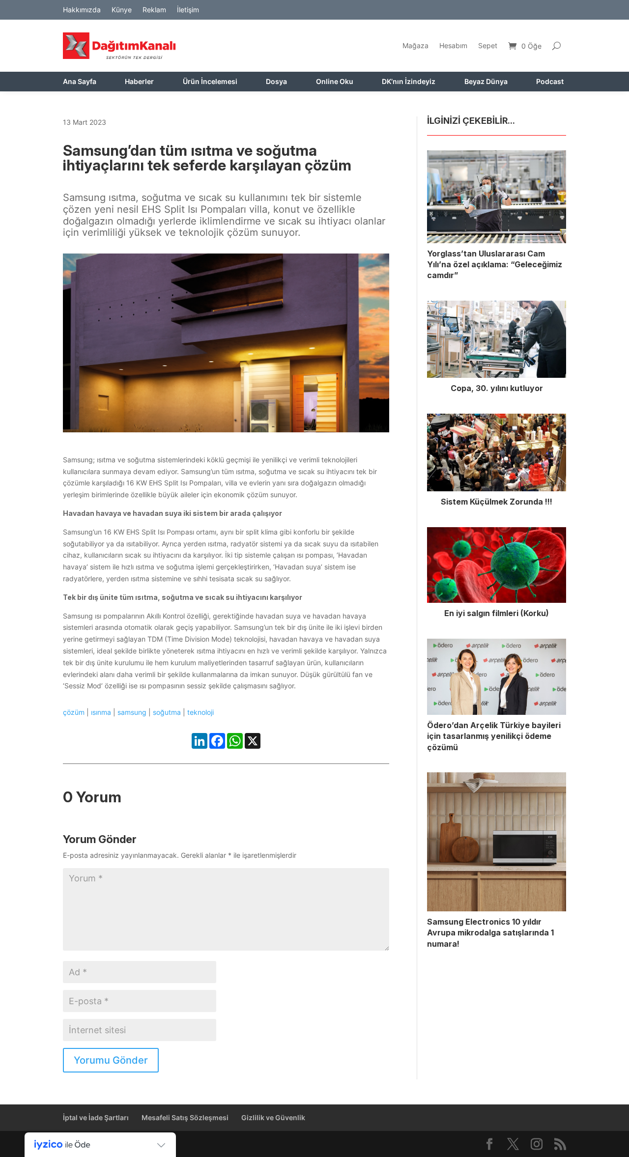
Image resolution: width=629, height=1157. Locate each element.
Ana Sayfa (79, 81)
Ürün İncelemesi (210, 81)
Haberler (139, 81)
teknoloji (200, 712)
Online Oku (334, 81)
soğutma (167, 712)
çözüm (74, 712)
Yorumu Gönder (111, 1060)
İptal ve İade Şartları (96, 1117)
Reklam (154, 10)
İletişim (188, 10)
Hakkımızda (82, 10)
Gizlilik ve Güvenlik (273, 1117)
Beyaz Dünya (486, 81)
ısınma (101, 712)
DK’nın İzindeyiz (408, 81)
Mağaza (415, 45)
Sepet (487, 45)
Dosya (276, 81)
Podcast (550, 81)
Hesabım (453, 45)
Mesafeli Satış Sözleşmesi (185, 1117)
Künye (122, 10)
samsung (131, 712)
